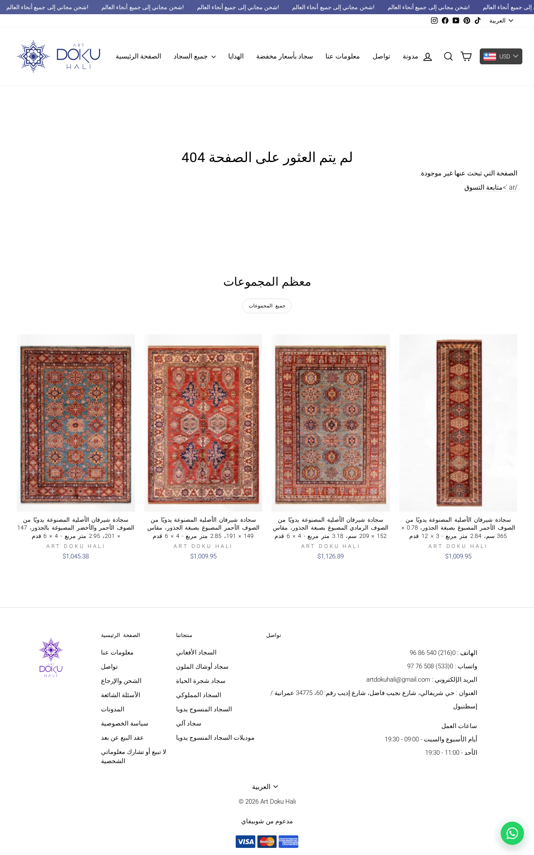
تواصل (381, 56)
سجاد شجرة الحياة (201, 681)
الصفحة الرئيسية (138, 56)
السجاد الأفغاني (196, 652)
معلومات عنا (342, 56)
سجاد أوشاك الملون (202, 666)
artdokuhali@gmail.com (398, 679)
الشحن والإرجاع (121, 681)
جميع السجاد (191, 56)
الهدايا (236, 56)
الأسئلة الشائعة (120, 695)
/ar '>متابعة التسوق (490, 187)
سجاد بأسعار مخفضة (284, 56)
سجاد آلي (189, 723)
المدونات (112, 709)
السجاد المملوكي (198, 695)
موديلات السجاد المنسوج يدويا (215, 737)
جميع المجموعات (267, 306)
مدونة (410, 56)
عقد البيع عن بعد (122, 737)
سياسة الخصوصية (125, 723)
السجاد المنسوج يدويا (204, 709)
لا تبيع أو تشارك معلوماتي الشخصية (133, 756)
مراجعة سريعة (76, 502)
